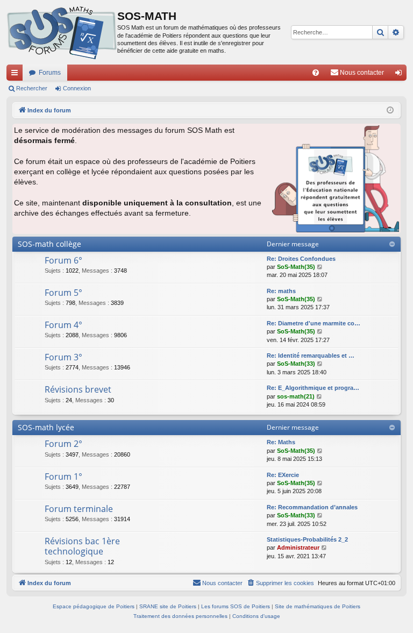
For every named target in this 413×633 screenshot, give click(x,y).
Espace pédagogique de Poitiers (93, 606)
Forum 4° (63, 325)
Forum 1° (63, 476)
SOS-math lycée (46, 427)
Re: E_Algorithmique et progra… (313, 388)
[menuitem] (316, 73)
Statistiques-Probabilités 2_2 (307, 539)
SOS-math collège (49, 244)
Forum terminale (79, 509)
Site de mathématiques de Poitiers (317, 606)
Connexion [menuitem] (401, 75)
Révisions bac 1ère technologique (82, 546)
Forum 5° (63, 292)
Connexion (77, 88)
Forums (50, 72)
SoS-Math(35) (296, 267)
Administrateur (298, 547)
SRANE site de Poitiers (167, 606)
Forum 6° (63, 260)
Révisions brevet (78, 389)
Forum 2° (63, 444)
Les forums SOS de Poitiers (235, 606)
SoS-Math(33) (296, 363)
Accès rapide (17, 75)
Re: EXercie (283, 475)
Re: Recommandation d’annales (312, 507)
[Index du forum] (61, 32)
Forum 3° (63, 357)
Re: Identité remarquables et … (310, 355)
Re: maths (281, 291)
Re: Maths (281, 442)
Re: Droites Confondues (301, 258)
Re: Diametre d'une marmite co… (313, 323)
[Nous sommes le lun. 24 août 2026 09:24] (390, 110)
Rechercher (31, 88)
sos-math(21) (296, 396)
